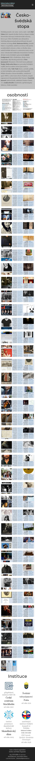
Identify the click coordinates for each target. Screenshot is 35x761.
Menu (32, 4)
